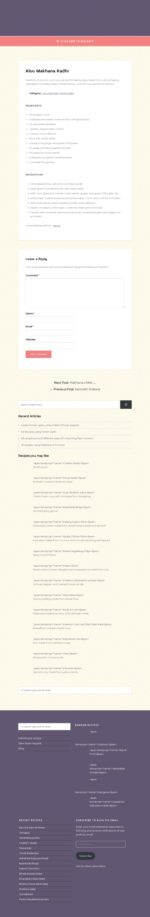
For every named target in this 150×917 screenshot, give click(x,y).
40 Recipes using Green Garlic (39, 431)
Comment (32, 275)
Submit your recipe (29, 738)
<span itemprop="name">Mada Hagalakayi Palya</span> (66, 551)
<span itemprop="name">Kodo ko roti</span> (60, 609)
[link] (32, 827)
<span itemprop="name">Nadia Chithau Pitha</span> (64, 536)
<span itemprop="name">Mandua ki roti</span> (61, 638)
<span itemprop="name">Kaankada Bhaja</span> (62, 507)
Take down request (29, 743)
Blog (21, 748)
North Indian (66, 93)
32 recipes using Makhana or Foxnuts (43, 444)
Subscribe (85, 855)
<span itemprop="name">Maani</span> (56, 565)
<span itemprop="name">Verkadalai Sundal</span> (107, 768)
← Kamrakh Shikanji (75, 389)
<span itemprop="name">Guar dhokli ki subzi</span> (64, 492)
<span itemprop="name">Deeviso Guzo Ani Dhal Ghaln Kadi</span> (72, 624)
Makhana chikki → (75, 382)
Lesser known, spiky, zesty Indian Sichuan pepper (50, 425)
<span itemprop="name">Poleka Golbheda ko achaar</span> (69, 580)
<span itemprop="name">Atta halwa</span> (58, 595)
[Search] (126, 404)
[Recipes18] (75, 28)
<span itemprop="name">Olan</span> (55, 653)
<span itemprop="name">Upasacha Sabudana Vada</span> (107, 801)
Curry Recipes (50, 93)
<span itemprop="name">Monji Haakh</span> (60, 477)
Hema (56, 225)
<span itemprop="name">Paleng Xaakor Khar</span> (64, 521)
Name (30, 313)
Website (30, 339)
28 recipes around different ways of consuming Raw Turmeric (57, 438)
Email (29, 326)
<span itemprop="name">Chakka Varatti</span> (61, 463)
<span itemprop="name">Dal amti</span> (57, 668)
